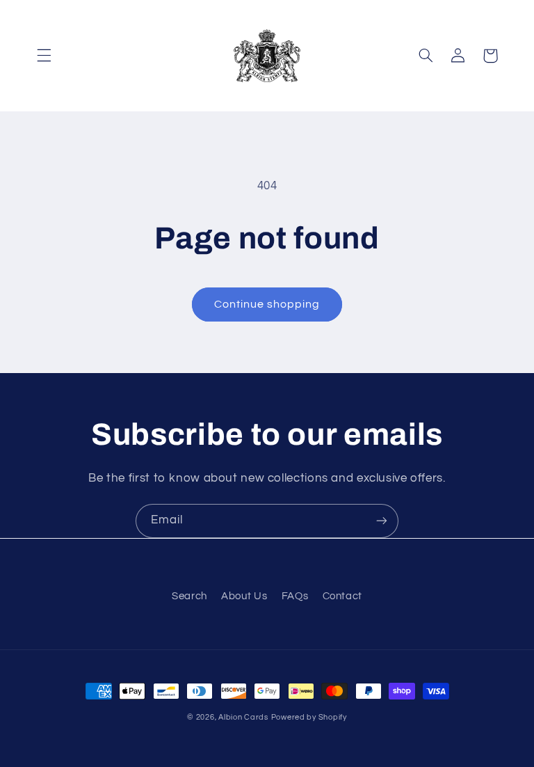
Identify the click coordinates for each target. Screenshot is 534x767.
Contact (342, 596)
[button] (44, 56)
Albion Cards (243, 717)
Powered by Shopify (309, 717)
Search (189, 596)
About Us (244, 596)
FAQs (295, 596)
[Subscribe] (382, 521)
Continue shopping (267, 304)
